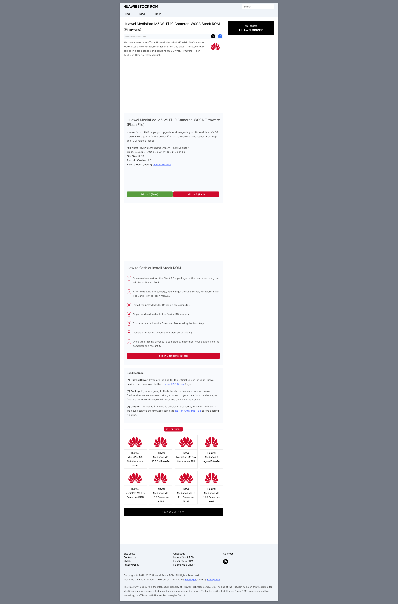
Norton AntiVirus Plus (188, 410)
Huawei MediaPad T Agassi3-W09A (211, 457)
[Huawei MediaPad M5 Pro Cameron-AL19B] (186, 448)
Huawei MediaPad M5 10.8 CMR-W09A (161, 457)
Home (127, 36)
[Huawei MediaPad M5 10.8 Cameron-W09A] (135, 448)
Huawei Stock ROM (141, 6)
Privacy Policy (131, 564)
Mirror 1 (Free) (149, 194)
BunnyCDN (213, 579)
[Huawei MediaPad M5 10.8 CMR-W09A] (160, 448)
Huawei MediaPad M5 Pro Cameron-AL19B (186, 457)
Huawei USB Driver (173, 384)
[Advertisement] (173, 84)
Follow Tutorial (162, 164)
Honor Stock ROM (183, 561)
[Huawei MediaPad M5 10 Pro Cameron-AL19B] (186, 484)
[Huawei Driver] (251, 32)
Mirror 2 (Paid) (196, 194)
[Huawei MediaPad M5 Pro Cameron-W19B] (135, 484)
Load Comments (172, 512)
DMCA (127, 561)
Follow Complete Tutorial (173, 355)
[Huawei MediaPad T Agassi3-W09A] (211, 448)
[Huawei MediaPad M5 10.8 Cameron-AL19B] (160, 484)
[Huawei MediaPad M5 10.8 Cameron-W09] (211, 484)
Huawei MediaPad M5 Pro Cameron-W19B (135, 493)
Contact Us (130, 557)
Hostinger (190, 579)
